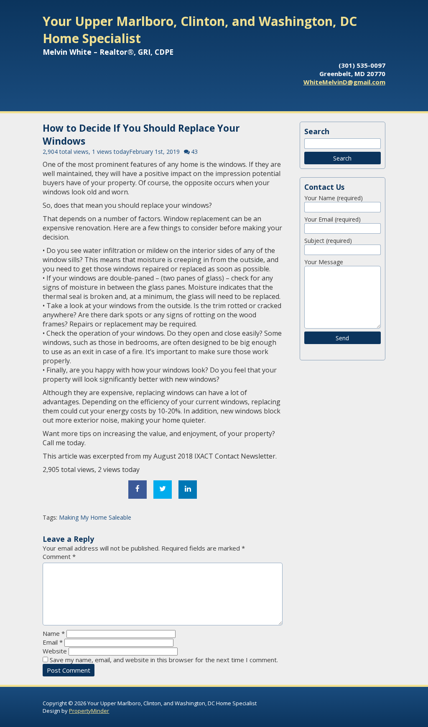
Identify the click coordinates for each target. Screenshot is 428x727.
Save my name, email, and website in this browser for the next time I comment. (164, 660)
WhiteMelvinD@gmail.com (344, 82)
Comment (59, 556)
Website (55, 651)
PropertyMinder (89, 710)
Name (54, 633)
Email (53, 642)
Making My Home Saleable (95, 517)
